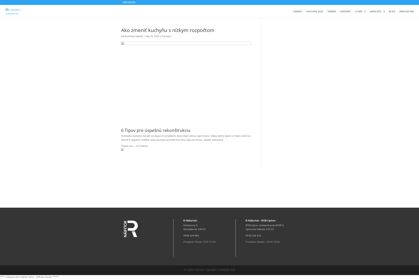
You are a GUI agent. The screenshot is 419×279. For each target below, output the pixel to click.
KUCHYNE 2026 (314, 11)
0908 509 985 (406, 11)
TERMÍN (331, 11)
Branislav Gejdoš (134, 36)
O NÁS (358, 11)
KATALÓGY (375, 11)
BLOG (392, 11)
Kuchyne (166, 36)
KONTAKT (345, 11)
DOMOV (297, 11)
